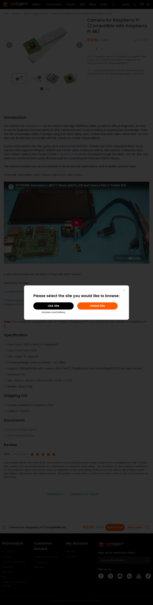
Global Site (97, 306)
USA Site (53, 306)
